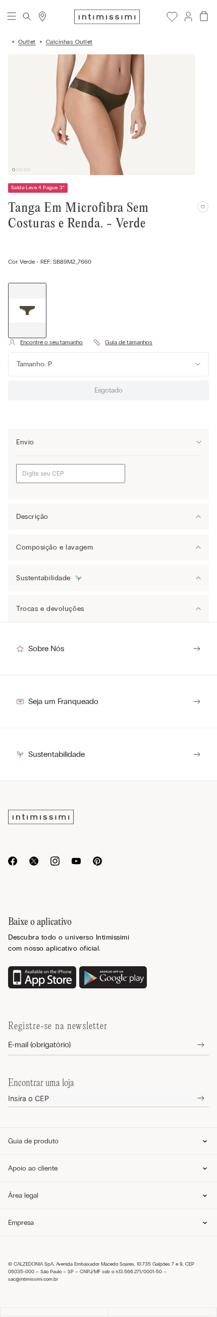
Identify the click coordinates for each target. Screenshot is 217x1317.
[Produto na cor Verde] (27, 311)
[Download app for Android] (113, 978)
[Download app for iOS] (42, 978)
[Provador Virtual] (45, 342)
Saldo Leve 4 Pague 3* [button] (38, 188)
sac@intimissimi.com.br (33, 1279)
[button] (188, 17)
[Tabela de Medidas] (122, 342)
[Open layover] (193, 1045)
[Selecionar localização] (42, 17)
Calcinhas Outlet (69, 41)
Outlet (27, 41)
